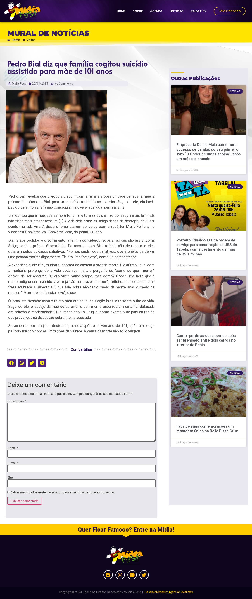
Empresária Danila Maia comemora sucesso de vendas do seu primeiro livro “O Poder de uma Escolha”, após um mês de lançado (208, 151)
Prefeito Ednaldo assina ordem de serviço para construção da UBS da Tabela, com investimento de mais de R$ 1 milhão (206, 247)
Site (10, 477)
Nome (12, 447)
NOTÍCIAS (177, 11)
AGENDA (156, 11)
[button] (11, 363)
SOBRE (138, 11)
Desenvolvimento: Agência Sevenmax (168, 592)
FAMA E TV (198, 11)
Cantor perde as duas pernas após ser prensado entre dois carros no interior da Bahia (206, 340)
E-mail (13, 462)
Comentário (16, 401)
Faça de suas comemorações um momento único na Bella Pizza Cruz (207, 428)
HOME (121, 11)
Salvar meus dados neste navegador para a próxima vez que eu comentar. (63, 492)
